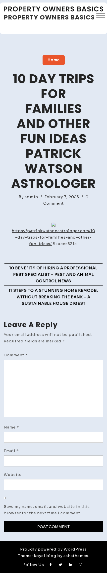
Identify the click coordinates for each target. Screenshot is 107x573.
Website (13, 474)
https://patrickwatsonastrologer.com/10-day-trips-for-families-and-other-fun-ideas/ (53, 237)
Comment (16, 355)
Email (11, 450)
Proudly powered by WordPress (53, 549)
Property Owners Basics (49, 17)
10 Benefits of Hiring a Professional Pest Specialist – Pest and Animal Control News (53, 274)
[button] (100, 15)
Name (11, 427)
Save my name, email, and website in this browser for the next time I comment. (47, 509)
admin (31, 196)
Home (54, 59)
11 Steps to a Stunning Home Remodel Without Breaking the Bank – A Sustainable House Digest (54, 297)
